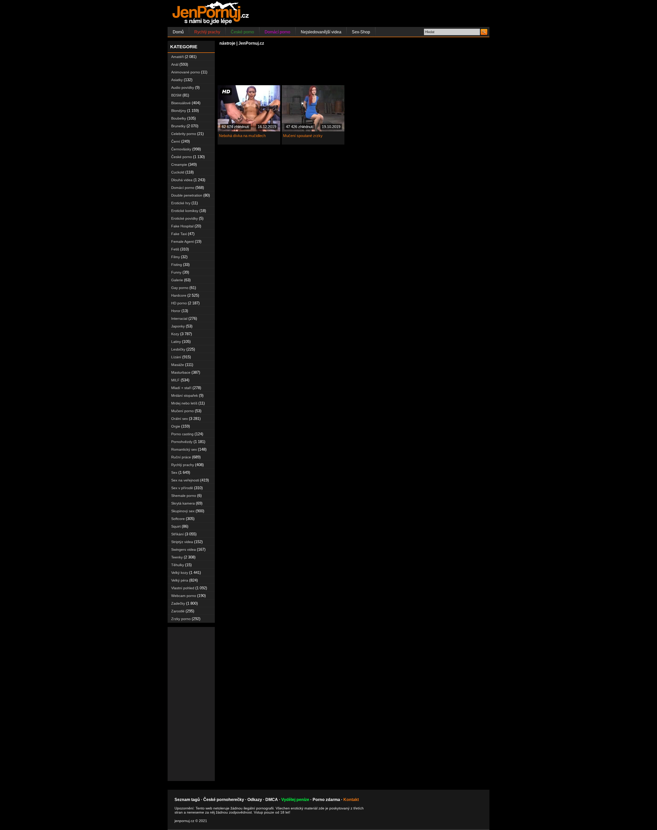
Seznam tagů (187, 799)
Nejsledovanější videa (321, 32)
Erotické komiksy (184, 211)
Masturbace (180, 372)
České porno (242, 32)
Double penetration (186, 195)
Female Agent (182, 241)
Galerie (177, 280)
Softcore (178, 519)
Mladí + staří (181, 388)
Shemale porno (183, 496)
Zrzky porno (181, 619)
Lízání (176, 357)
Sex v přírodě (182, 488)
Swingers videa (183, 549)
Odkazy (254, 799)
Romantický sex (184, 449)
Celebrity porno (183, 134)
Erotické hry (180, 203)
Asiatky (177, 80)
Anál (174, 64)
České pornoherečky (223, 799)
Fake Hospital (182, 226)
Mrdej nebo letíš (184, 403)
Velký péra (179, 580)
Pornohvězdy (181, 442)
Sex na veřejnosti (185, 480)
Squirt (176, 526)
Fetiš (175, 249)
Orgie (175, 426)
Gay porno (179, 288)
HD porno (179, 303)
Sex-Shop (361, 32)
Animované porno (185, 72)
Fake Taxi (179, 234)
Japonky (178, 326)
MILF (175, 380)
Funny (176, 272)
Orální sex (179, 419)
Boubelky (178, 118)
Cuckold (177, 172)
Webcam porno (183, 596)
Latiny (176, 342)
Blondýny (178, 111)
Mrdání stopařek (184, 395)
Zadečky (178, 603)
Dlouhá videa (181, 180)
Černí (175, 141)
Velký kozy (179, 573)
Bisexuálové (181, 103)
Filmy (175, 257)
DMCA (271, 799)
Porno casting (182, 434)
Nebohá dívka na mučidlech (242, 135)
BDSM (176, 95)
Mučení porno (182, 411)
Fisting (176, 265)
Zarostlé (178, 611)
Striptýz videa (182, 542)
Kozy (175, 334)
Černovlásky (181, 149)
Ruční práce (181, 457)
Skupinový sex (183, 511)
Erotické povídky (184, 218)
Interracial (179, 318)
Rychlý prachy (207, 32)
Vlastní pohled (182, 588)
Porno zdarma (326, 799)
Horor (175, 311)
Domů (178, 32)
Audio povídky (182, 87)
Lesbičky (178, 349)
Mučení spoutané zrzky (303, 135)
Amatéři (177, 57)
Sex (174, 472)
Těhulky (177, 565)
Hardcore (178, 295)
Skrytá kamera (183, 503)
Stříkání (177, 534)
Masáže (177, 365)
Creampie (179, 164)
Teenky (177, 557)
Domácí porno (277, 32)
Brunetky (178, 126)
